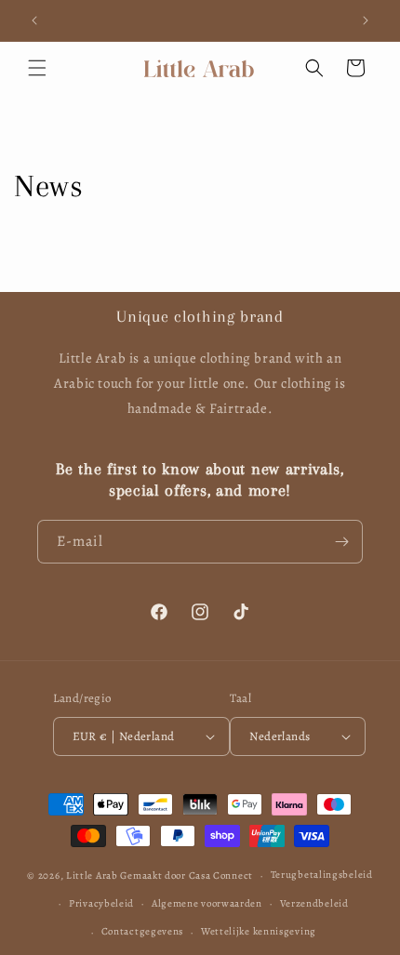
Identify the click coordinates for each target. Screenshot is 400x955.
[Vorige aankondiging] (34, 20)
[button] (37, 67)
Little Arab (92, 875)
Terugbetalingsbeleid (322, 875)
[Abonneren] (341, 542)
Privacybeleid (101, 903)
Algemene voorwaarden (207, 903)
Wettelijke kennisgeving (258, 931)
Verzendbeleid (314, 903)
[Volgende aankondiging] (365, 20)
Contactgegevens (142, 931)
